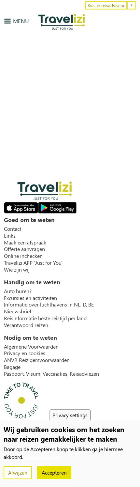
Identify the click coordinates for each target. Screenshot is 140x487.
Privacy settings (70, 415)
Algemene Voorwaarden (31, 346)
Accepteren (54, 472)
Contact (12, 229)
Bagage (12, 367)
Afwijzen (17, 472)
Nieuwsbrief (17, 311)
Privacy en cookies (24, 353)
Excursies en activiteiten (30, 298)
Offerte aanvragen (24, 249)
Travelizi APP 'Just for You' (33, 262)
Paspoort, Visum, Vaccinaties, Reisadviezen (51, 373)
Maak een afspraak (25, 242)
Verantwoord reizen (26, 325)
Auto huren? (18, 291)
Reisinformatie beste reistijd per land (45, 318)
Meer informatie (42, 456)
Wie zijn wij (17, 269)
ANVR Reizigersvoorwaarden (37, 360)
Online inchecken (23, 256)
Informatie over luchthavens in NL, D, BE (49, 304)
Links (10, 235)
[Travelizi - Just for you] (61, 22)
